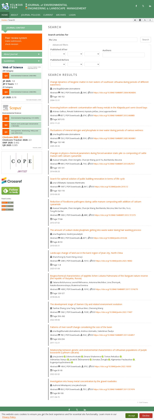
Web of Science (13, 67)
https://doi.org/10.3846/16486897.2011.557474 (114, 389)
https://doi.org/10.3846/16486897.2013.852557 (114, 163)
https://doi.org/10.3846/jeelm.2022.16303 (113, 366)
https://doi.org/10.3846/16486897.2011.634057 (114, 335)
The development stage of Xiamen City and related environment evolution (86, 304)
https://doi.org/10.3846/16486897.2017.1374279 (117, 289)
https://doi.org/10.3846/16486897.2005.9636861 (115, 138)
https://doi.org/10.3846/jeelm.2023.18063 (114, 260)
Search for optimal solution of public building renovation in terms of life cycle (87, 178)
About (14, 14)
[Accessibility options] (140, 20)
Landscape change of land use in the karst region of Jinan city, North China (86, 252)
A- (150, 20)
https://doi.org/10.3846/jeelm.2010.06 (110, 238)
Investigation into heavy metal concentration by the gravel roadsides (83, 381)
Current (48, 14)
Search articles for (58, 34)
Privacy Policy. (9, 417)
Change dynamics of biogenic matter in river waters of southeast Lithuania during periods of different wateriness (99, 83)
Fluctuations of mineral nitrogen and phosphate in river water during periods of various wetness (96, 130)
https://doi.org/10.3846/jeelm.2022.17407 (114, 312)
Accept (131, 415)
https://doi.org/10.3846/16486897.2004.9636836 (115, 92)
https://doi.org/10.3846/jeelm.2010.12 (111, 186)
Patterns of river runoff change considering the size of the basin (81, 327)
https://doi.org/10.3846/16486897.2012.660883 (114, 115)
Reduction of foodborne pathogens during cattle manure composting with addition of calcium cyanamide (95, 203)
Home (5, 14)
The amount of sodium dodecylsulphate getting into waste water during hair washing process (95, 230)
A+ (145, 20)
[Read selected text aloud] (135, 20)
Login (72, 14)
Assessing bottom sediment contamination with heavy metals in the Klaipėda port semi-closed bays (98, 107)
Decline (145, 415)
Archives (61, 14)
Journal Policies (30, 14)
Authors (107, 50)
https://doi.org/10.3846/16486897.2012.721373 (115, 215)
